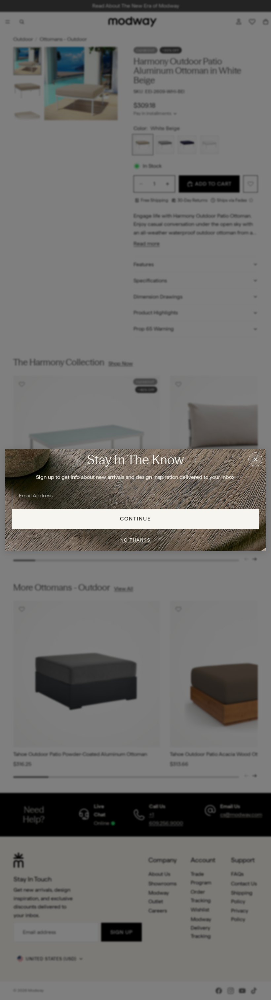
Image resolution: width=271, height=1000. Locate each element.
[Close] (255, 459)
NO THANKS (135, 540)
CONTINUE (135, 519)
